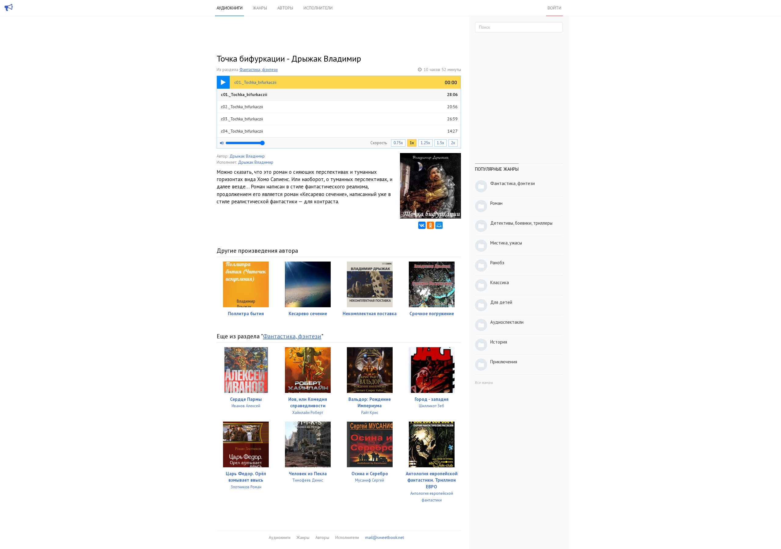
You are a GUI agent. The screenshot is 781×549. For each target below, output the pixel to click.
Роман (496, 203)
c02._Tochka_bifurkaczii (339, 106)
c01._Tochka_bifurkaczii (339, 94)
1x (412, 142)
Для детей (501, 302)
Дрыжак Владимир (247, 156)
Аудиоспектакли (507, 322)
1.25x (425, 142)
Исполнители (318, 8)
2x (453, 142)
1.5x (440, 142)
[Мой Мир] (439, 225)
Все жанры (484, 382)
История (498, 342)
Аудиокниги (230, 8)
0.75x (398, 142)
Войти (554, 8)
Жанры (260, 8)
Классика (499, 282)
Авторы (285, 8)
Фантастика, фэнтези (258, 69)
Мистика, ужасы (506, 243)
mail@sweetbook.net (384, 537)
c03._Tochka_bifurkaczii (339, 119)
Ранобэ (497, 263)
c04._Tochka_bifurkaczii (339, 131)
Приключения (503, 362)
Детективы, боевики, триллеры (521, 223)
